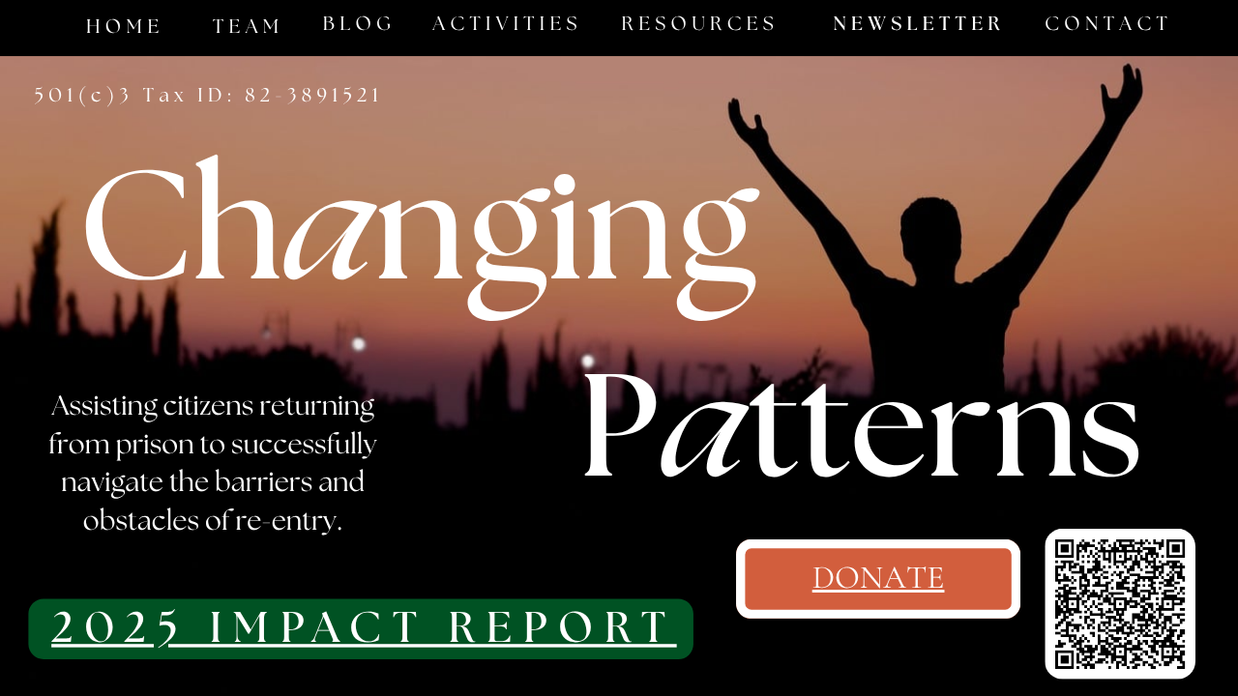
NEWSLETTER (919, 25)
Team (248, 27)
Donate (878, 578)
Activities (507, 24)
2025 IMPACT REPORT (364, 629)
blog (359, 24)
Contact (1108, 24)
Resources (701, 24)
